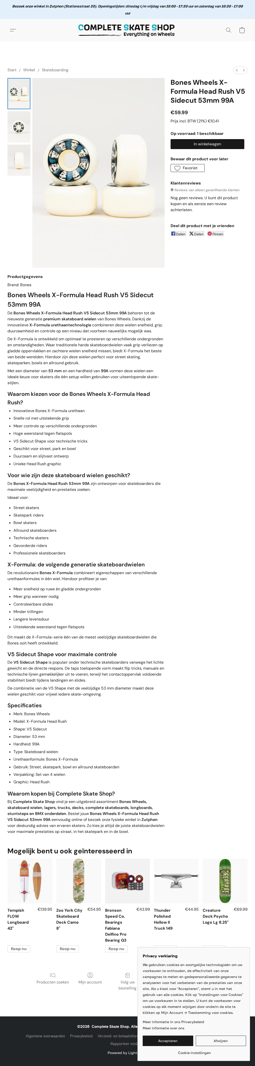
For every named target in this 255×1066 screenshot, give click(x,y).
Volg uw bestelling (127, 985)
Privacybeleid (81, 1036)
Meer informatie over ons (163, 1028)
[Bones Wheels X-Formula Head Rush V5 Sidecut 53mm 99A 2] (18, 160)
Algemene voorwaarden (45, 1036)
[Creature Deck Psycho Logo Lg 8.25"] (225, 881)
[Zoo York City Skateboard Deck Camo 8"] (78, 881)
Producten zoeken (53, 982)
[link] (194, 1051)
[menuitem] (236, 70)
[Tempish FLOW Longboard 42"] (29, 881)
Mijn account (90, 982)
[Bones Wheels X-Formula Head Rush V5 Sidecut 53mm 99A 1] (18, 126)
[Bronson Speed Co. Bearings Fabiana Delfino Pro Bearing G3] (127, 881)
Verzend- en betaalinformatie (122, 1036)
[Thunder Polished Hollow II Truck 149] (176, 881)
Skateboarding (55, 70)
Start (11, 70)
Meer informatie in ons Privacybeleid (173, 1022)
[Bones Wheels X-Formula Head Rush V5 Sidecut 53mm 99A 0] (18, 93)
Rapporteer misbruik (127, 1044)
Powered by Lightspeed (127, 1053)
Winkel (29, 70)
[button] (127, 30)
